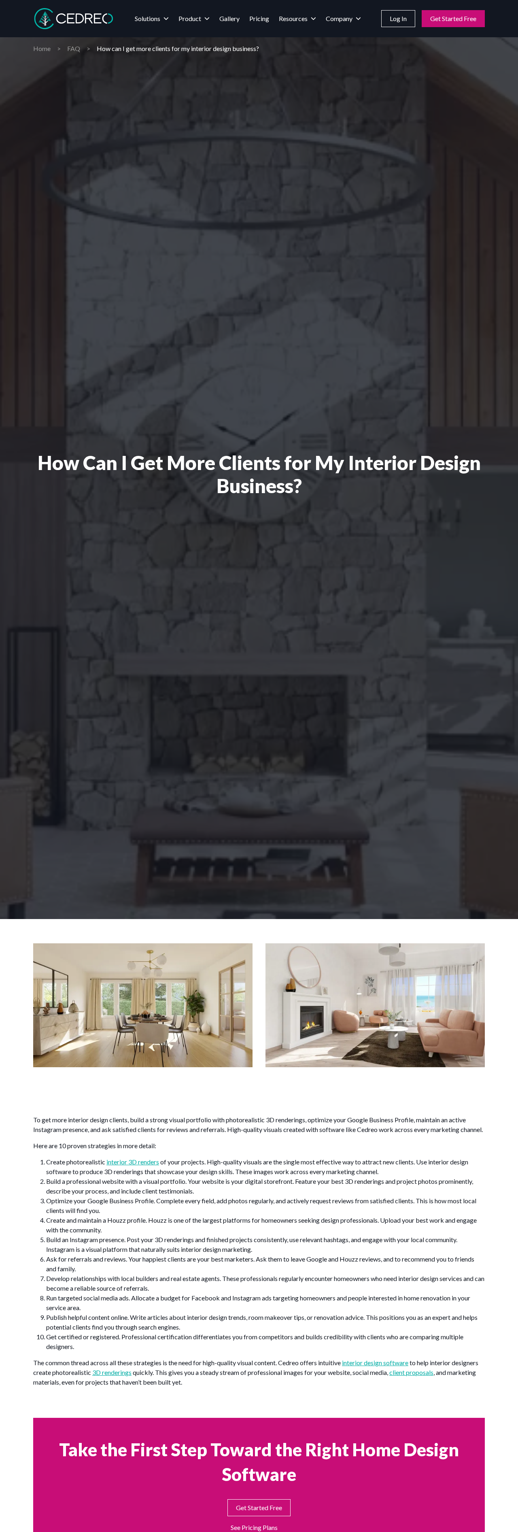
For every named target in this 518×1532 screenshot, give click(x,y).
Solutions (147, 18)
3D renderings (112, 1372)
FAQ (73, 48)
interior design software (375, 1362)
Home (42, 48)
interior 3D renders (132, 1162)
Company (339, 18)
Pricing (259, 18)
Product (189, 18)
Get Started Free (453, 18)
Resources (293, 18)
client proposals (411, 1372)
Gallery (229, 18)
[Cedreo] (73, 18)
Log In (398, 18)
